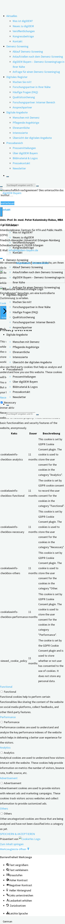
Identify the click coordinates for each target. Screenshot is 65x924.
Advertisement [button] (9, 778)
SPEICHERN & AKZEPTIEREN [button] (17, 834)
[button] (15, 849)
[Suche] (7, 176)
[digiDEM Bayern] (10, 193)
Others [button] (4, 808)
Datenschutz (40, 263)
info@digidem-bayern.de (23, 250)
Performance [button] (8, 717)
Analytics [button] (5, 747)
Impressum (23, 263)
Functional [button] (6, 686)
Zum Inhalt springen (12, 844)
